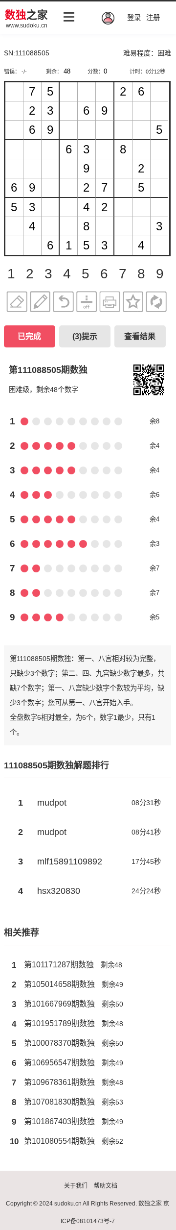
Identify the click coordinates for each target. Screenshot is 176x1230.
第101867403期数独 (59, 1121)
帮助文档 (105, 1185)
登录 (134, 18)
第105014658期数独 (59, 984)
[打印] (109, 303)
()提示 (84, 336)
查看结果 (139, 336)
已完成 (29, 336)
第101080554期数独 (59, 1141)
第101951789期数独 (59, 1023)
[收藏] (133, 303)
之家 (26, 15)
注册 (153, 18)
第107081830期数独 (59, 1102)
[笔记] (40, 303)
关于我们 (76, 1185)
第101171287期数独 (59, 964)
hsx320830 (58, 891)
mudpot (51, 803)
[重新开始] (156, 303)
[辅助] (86, 303)
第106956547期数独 (59, 1062)
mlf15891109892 (69, 861)
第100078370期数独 (59, 1043)
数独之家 (150, 1203)
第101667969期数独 (59, 1004)
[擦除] (16, 303)
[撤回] (63, 303)
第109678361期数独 (59, 1082)
